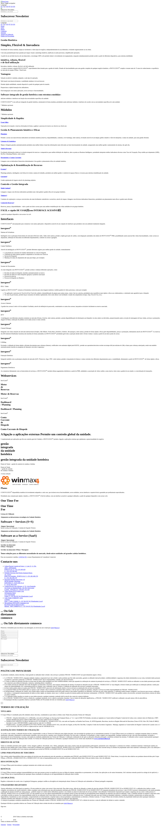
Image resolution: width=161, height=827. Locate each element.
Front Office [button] (4, 122)
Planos (3, 29)
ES (4, 6)
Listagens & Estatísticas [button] (8, 141)
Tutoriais (3, 33)
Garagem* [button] (4, 176)
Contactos (4, 31)
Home (2, 26)
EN (7, 6)
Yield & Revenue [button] (6, 148)
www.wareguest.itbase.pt (102, 738)
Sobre (2, 28)
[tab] (80, 122)
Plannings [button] (4, 134)
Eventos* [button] (4, 169)
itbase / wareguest (7, 816)
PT (2, 6)
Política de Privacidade (7, 36)
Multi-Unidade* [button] (6, 188)
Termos (9, 824)
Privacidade (16, 824)
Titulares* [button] (4, 195)
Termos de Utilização (7, 34)
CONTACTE (23, 557)
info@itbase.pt (55, 628)
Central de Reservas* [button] (7, 203)
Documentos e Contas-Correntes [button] (11, 157)
